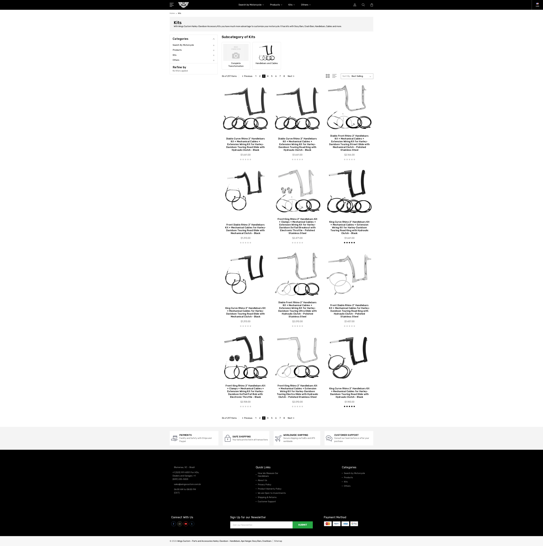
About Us (262, 480)
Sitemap (278, 541)
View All (348, 490)
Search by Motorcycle (250, 4)
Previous (248, 76)
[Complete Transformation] (236, 52)
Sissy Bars (299, 26)
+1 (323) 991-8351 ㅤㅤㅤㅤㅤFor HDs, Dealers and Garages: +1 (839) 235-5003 (186, 475)
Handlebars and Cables (267, 63)
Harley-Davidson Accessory (204, 26)
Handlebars (320, 26)
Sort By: (346, 76)
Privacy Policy (264, 484)
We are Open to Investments (272, 493)
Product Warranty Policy (269, 489)
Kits (290, 4)
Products (275, 4)
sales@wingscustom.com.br (187, 484)
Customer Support (267, 501)
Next (290, 76)
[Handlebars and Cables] (266, 52)
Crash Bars (309, 26)
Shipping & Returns (267, 497)
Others (304, 4)
